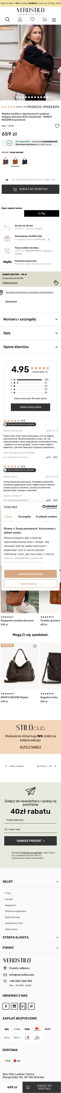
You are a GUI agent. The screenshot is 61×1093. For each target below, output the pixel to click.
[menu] (54, 19)
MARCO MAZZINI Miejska (14, 697)
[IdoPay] (17, 1029)
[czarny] (24, 161)
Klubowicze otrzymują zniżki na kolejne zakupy (30, 738)
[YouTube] (22, 1006)
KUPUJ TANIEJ (30, 747)
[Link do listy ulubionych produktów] (32, 19)
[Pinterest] (31, 1006)
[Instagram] (14, 1006)
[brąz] (5, 161)
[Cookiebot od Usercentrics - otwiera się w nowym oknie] (43, 507)
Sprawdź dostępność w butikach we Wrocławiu (29, 292)
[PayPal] (17, 1037)
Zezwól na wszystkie (30, 573)
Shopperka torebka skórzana (17, 620)
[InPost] (7, 1060)
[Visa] (27, 1029)
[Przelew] (27, 1037)
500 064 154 (32, 251)
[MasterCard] (37, 1029)
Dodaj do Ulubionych (57, 126)
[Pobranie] (37, 1037)
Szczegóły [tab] (24, 516)
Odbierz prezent (29, 840)
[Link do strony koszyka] (45, 19)
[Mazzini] (43, 107)
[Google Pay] (7, 1037)
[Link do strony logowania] (20, 19)
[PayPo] (47, 1029)
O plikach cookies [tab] (46, 516)
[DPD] (17, 1060)
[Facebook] (6, 1006)
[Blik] (7, 1029)
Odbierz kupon (10, 282)
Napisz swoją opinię (30, 407)
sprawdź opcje (33, 144)
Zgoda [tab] (8, 516)
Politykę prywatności (32, 853)
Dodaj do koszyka (33, 189)
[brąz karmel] (15, 161)
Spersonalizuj (29, 583)
